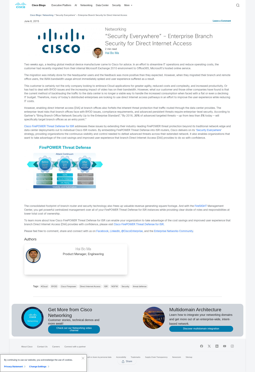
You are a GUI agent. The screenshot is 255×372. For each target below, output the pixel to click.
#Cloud (44, 286)
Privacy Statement (13, 366)
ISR (106, 286)
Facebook (102, 231)
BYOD (54, 286)
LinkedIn (115, 231)
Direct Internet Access (90, 286)
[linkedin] (216, 346)
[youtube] (224, 346)
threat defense (140, 286)
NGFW (114, 286)
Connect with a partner (75, 346)
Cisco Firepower (68, 286)
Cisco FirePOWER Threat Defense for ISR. (139, 224)
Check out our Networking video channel (74, 329)
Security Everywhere (208, 130)
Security (116, 5)
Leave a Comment (222, 21)
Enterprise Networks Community (173, 231)
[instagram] (232, 346)
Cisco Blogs (39, 5)
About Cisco (26, 346)
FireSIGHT (201, 206)
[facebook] (201, 346)
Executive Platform (61, 5)
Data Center (102, 5)
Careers (56, 346)
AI (76, 5)
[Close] (82, 358)
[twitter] (209, 346)
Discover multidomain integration (201, 329)
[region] (43, 363)
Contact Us (42, 346)
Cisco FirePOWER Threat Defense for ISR (49, 126)
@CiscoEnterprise (132, 231)
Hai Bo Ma (112, 53)
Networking (86, 5)
